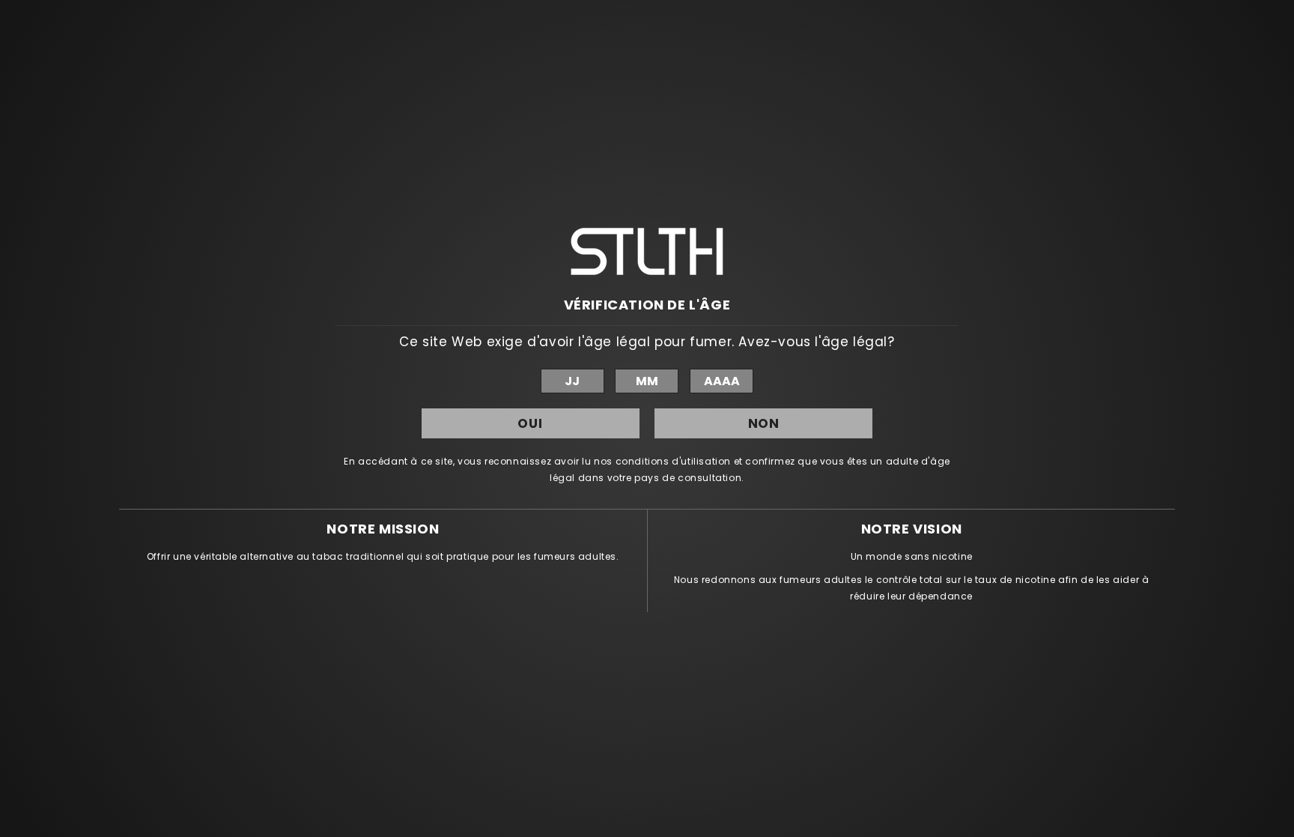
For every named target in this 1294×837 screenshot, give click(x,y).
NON (764, 423)
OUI (530, 423)
